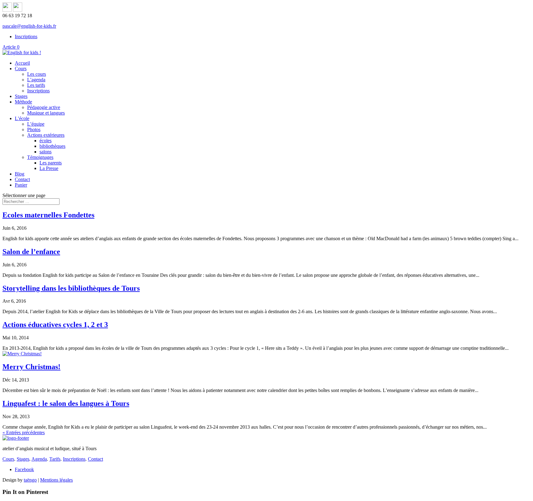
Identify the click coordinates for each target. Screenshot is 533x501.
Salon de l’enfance (31, 252)
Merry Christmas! (31, 367)
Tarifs (54, 459)
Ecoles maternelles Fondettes (48, 215)
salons (45, 151)
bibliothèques (52, 146)
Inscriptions (26, 36)
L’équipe (35, 124)
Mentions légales (56, 480)
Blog (19, 173)
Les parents (50, 162)
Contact (22, 179)
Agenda (39, 459)
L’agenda (36, 79)
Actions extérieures (45, 135)
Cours (21, 68)
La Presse (48, 168)
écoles (45, 140)
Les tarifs (36, 85)
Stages (21, 96)
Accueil (22, 63)
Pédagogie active (43, 107)
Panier (21, 185)
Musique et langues (46, 112)
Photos (33, 129)
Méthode (23, 101)
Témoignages (40, 157)
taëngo (30, 480)
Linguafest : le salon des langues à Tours (65, 403)
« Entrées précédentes (23, 432)
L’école (22, 118)
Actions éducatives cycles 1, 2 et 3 (55, 325)
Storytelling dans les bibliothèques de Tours (71, 288)
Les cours (36, 74)
